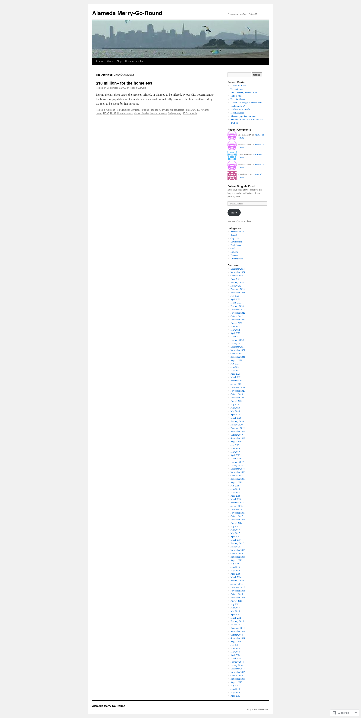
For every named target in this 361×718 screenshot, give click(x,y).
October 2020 (237, 394)
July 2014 (235, 644)
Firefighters (236, 244)
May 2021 (235, 370)
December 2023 (238, 288)
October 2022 (237, 316)
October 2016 (237, 553)
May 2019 (235, 451)
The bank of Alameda (240, 109)
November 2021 (238, 349)
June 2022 (235, 326)
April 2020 (235, 414)
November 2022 (238, 312)
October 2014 (237, 634)
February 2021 (237, 380)
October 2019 (237, 434)
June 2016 (235, 566)
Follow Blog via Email (241, 186)
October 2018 (237, 475)
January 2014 (237, 665)
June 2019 (235, 448)
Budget (126, 109)
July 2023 (235, 295)
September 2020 (238, 397)
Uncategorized (237, 258)
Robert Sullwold (138, 87)
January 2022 (237, 343)
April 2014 (235, 654)
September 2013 (238, 678)
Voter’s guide (236, 95)
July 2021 (235, 363)
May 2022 (235, 329)
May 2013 (235, 692)
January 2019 (237, 465)
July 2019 (235, 444)
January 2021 (237, 383)
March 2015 (236, 617)
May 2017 (235, 532)
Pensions (235, 255)
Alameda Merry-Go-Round (127, 13)
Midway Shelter (141, 113)
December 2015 (238, 587)
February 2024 (237, 282)
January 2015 (237, 624)
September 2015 (238, 597)
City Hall (135, 109)
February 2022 (237, 339)
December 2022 (238, 309)
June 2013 (235, 688)
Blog (119, 61)
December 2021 (238, 346)
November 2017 (238, 512)
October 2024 (237, 275)
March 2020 (236, 417)
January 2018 (237, 505)
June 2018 (235, 488)
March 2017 (236, 539)
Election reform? (238, 105)
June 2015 (235, 607)
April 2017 (235, 536)
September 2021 (238, 356)
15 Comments (190, 113)
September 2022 (238, 319)
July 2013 (235, 685)
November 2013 (238, 671)
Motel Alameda (237, 112)
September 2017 (238, 519)
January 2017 (237, 546)
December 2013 (238, 668)
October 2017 (237, 516)
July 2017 (235, 526)
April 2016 (235, 573)
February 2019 (237, 461)
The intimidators (238, 99)
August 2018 (236, 482)
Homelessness (125, 113)
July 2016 (235, 563)
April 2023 (235, 299)
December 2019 (238, 427)
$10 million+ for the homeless (124, 83)
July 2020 (235, 404)
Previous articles (134, 61)
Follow (234, 212)
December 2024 (238, 268)
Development (236, 241)
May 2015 (235, 610)
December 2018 (238, 468)
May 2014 (235, 651)
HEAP (106, 113)
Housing (144, 109)
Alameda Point (113, 109)
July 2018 (235, 485)
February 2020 (237, 421)
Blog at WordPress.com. (258, 709)
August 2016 (236, 560)
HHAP (113, 113)
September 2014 (238, 637)
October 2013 (237, 675)
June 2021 (235, 366)
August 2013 (236, 682)
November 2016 (238, 549)
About (109, 61)
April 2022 (235, 333)
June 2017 (235, 529)
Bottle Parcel (184, 109)
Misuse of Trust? (238, 85)
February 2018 (237, 502)
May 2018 (235, 492)
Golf (233, 248)
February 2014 (237, 661)
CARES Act (198, 109)
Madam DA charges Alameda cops (246, 102)
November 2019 (238, 431)
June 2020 (235, 407)
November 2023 (238, 292)
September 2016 (238, 556)
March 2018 (236, 499)
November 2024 (238, 272)
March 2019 (236, 458)
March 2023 (236, 302)
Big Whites (171, 109)
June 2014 (235, 648)
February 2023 (237, 305)
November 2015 (238, 590)
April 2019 (235, 455)
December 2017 (238, 509)
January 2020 (237, 424)
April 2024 (235, 278)
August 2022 (236, 322)
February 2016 (237, 580)
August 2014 (236, 641)
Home (99, 61)
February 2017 (237, 543)
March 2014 (236, 658)
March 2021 (236, 377)
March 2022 (236, 336)
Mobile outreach (158, 113)
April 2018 (235, 495)
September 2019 (238, 438)
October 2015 (237, 593)
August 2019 (236, 441)
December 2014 (238, 627)
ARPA (162, 109)
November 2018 (238, 471)
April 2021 (235, 373)
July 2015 (235, 604)
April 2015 (235, 614)
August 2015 (236, 600)
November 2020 (238, 390)
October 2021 (237, 353)
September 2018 (238, 478)
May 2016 (235, 570)
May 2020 (235, 410)
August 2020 (236, 400)
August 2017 (236, 522)
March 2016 (236, 577)
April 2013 (235, 695)
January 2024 (237, 285)
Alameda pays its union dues (243, 115)
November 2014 (238, 631)
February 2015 (237, 621)
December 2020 (238, 387)
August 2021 (236, 360)
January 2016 (237, 583)
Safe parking (174, 113)
